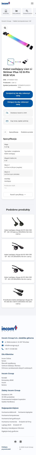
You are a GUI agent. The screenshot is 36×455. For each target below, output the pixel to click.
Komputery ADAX (8, 380)
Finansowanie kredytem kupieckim (14, 399)
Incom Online (6, 358)
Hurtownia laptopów (25, 412)
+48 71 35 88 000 (11, 349)
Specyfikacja (13, 132)
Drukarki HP (17, 425)
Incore (4, 382)
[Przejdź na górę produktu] (5, 132)
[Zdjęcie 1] (11, 62)
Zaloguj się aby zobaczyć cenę (18, 103)
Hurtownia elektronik (9, 412)
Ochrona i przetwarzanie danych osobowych (17, 368)
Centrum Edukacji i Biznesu (11, 366)
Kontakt (4, 378)
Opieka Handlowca (8, 402)
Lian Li (14, 82)
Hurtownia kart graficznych (11, 418)
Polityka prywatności (6, 448)
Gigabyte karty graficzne (10, 431)
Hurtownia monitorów (9, 422)
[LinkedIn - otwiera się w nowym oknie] (21, 442)
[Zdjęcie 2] (18, 62)
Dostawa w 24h (7, 395)
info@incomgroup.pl (12, 345)
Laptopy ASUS (6, 425)
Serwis (4, 361)
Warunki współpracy (9, 363)
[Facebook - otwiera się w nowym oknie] (15, 442)
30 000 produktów (8, 397)
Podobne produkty (28, 132)
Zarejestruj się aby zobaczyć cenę (18, 94)
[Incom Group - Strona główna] (6, 3)
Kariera (4, 385)
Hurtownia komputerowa (10, 415)
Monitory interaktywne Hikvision (13, 428)
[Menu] (32, 3)
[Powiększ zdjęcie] (5, 28)
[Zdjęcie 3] (25, 62)
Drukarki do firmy (25, 422)
